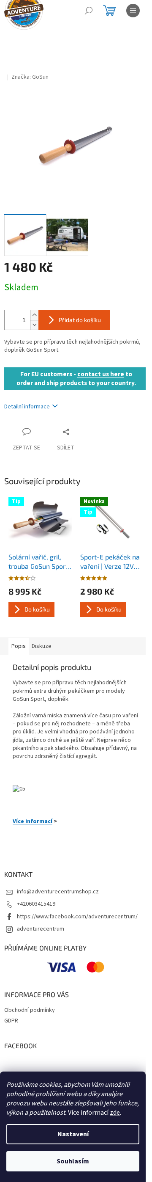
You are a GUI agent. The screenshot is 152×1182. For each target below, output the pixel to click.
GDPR (11, 1021)
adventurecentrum (40, 929)
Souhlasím (73, 1161)
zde (115, 1112)
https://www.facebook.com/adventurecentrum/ (77, 916)
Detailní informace (27, 406)
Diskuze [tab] (42, 646)
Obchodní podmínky (29, 1010)
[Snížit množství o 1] (34, 325)
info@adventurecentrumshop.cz (58, 891)
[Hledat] (88, 10)
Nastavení (73, 1134)
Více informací (32, 821)
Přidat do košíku (80, 319)
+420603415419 (36, 904)
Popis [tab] (18, 646)
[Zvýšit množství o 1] (34, 315)
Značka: (30, 77)
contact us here (100, 374)
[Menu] (133, 10)
